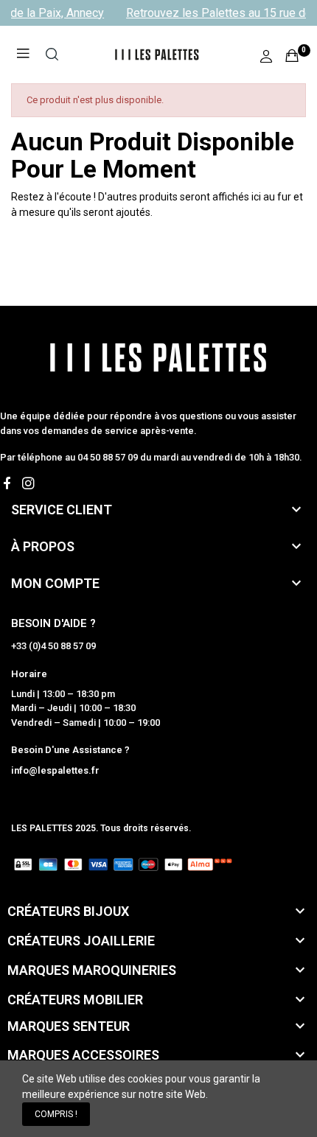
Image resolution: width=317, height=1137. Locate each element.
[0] (292, 55)
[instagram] (28, 483)
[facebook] (7, 483)
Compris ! (56, 1114)
